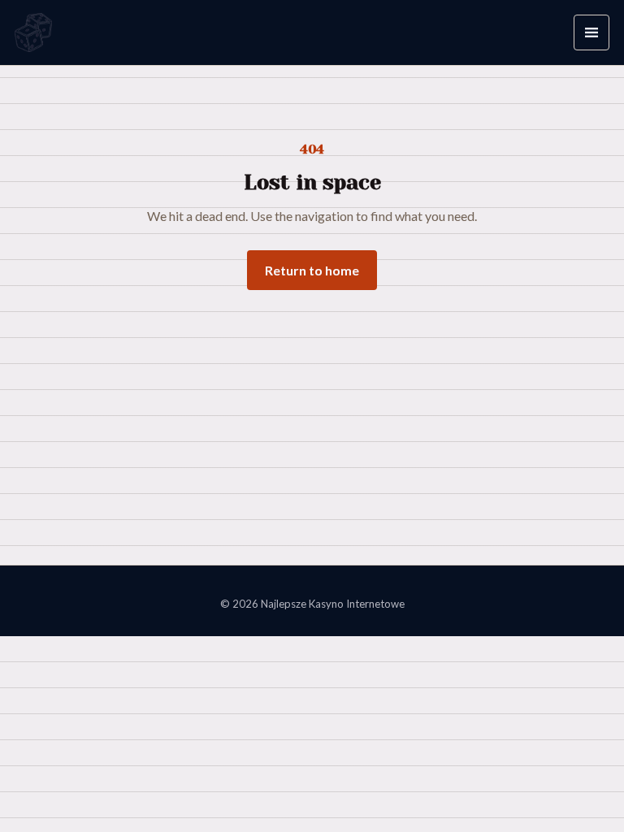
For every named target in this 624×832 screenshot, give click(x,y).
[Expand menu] (591, 32)
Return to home (312, 270)
